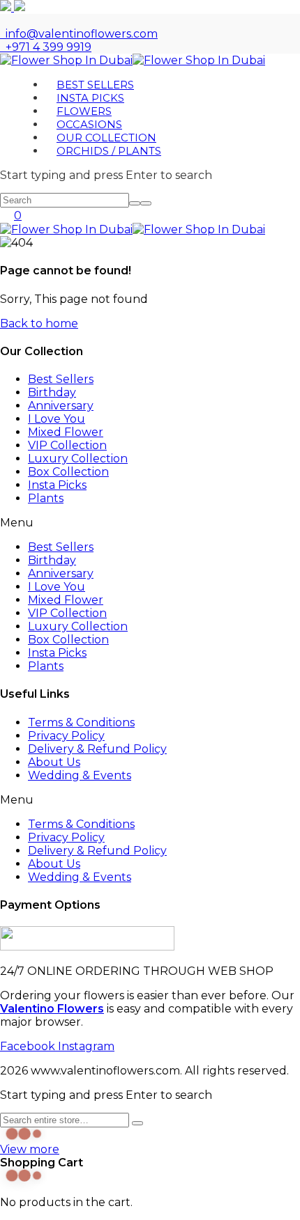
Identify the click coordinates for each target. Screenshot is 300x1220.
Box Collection (68, 471)
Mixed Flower (65, 432)
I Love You (56, 418)
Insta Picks (57, 485)
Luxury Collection (78, 458)
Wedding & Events (79, 775)
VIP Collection (67, 445)
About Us (54, 762)
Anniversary (60, 405)
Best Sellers (60, 379)
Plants (45, 498)
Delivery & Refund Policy (97, 749)
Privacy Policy (66, 735)
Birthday (52, 392)
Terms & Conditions (81, 722)
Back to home (39, 323)
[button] (150, 522)
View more (29, 1149)
